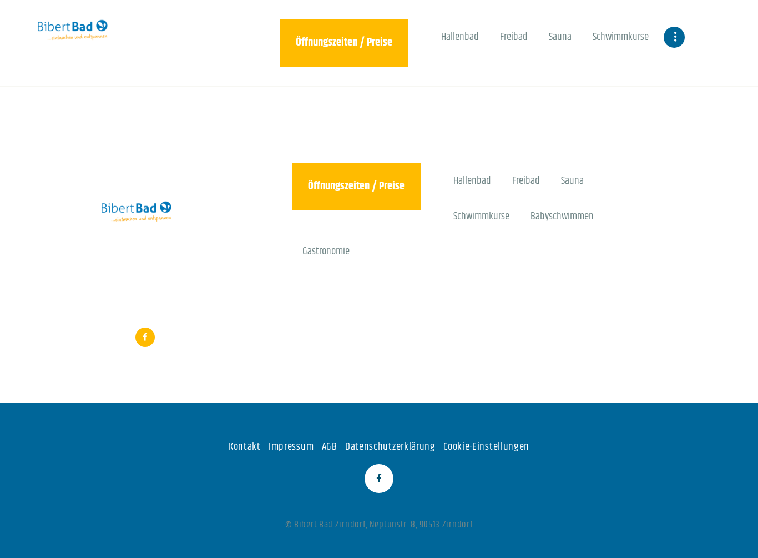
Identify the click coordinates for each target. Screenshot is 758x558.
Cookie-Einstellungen (486, 447)
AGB (329, 447)
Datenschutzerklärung (390, 447)
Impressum (291, 447)
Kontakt (245, 447)
